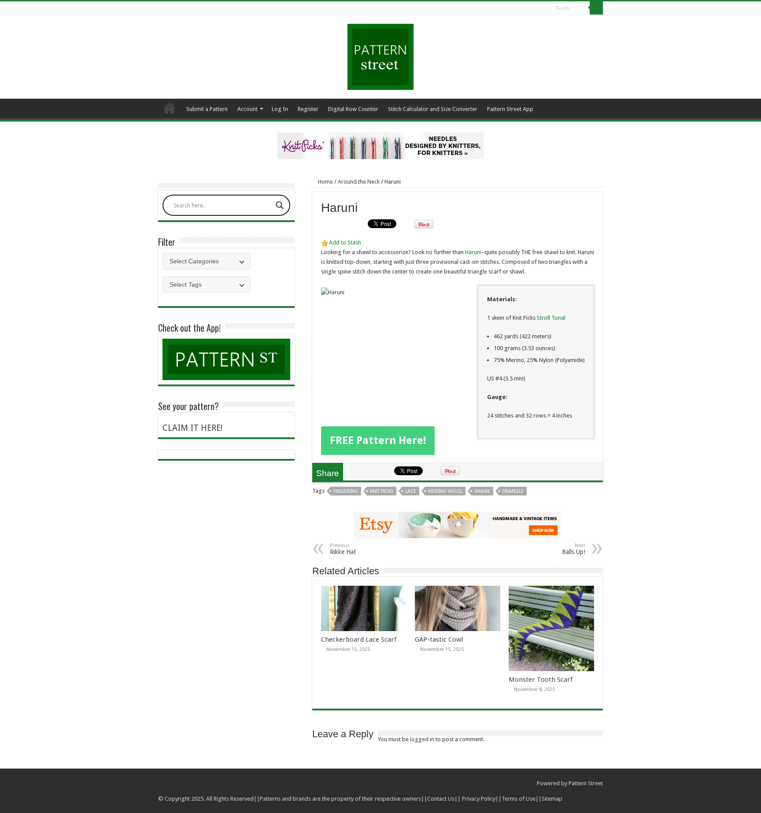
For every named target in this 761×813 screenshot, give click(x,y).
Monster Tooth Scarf (541, 680)
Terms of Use (519, 798)
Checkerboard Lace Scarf (358, 639)
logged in (422, 739)
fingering (345, 491)
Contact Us (440, 798)
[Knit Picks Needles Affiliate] (380, 145)
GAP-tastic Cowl (439, 639)
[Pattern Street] (380, 53)
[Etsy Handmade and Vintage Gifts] (458, 524)
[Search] (596, 8)
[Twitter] (527, 8)
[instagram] (543, 8)
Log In (280, 109)
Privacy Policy (478, 798)
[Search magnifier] (279, 205)
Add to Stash (345, 242)
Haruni (473, 252)
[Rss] (510, 8)
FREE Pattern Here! (378, 440)
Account (247, 109)
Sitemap (552, 798)
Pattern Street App (510, 109)
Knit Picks (381, 491)
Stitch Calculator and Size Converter (432, 109)
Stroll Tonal (550, 317)
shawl (482, 491)
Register (308, 109)
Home (169, 108)
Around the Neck (359, 181)
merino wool (445, 491)
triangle (513, 491)
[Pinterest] (535, 8)
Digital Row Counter (353, 109)
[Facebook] (518, 8)
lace (410, 491)
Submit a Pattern (207, 109)
